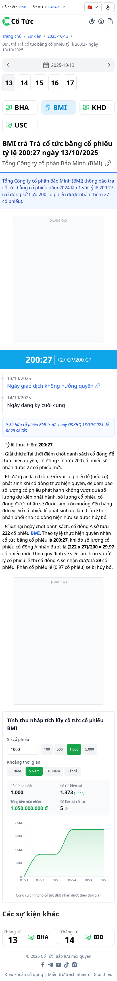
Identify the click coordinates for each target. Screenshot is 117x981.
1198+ (23, 7)
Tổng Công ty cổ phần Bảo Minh (52, 163)
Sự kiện (34, 36)
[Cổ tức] (101, 21)
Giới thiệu (103, 974)
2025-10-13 (57, 36)
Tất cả (72, 771)
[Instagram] (74, 964)
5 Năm (34, 771)
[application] (58, 855)
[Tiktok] (66, 964)
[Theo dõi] (92, 21)
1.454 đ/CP (56, 7)
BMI (35, 533)
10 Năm (53, 771)
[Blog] (110, 21)
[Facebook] (42, 964)
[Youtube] (58, 964)
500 (60, 749)
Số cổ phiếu (18, 739)
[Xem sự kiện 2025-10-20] (109, 65)
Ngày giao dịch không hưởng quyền (50, 385)
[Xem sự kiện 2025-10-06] (8, 65)
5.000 (89, 749)
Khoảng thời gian (23, 762)
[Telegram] (50, 964)
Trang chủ (12, 36)
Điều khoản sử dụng (24, 974)
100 (47, 749)
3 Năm (16, 771)
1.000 (74, 749)
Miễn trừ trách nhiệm (68, 974)
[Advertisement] (58, 282)
